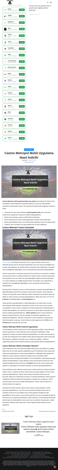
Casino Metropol (29, 149)
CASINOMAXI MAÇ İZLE (34, 14)
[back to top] (55, 467)
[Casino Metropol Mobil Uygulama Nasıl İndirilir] (10, 428)
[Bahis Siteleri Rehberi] (10, 2)
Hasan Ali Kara (31, 160)
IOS (48, 297)
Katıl (22, 9)
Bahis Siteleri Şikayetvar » (47, 411)
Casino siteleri (6, 262)
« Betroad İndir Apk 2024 (8, 411)
